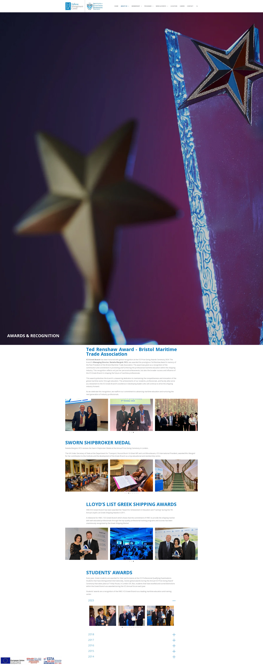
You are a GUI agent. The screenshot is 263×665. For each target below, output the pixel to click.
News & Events (161, 6)
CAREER (182, 6)
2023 (91, 600)
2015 (91, 651)
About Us (124, 6)
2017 (91, 639)
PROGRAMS (147, 6)
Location (174, 6)
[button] (67, 415)
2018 (91, 634)
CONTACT (190, 6)
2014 (91, 656)
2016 (91, 645)
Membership (136, 6)
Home (116, 6)
